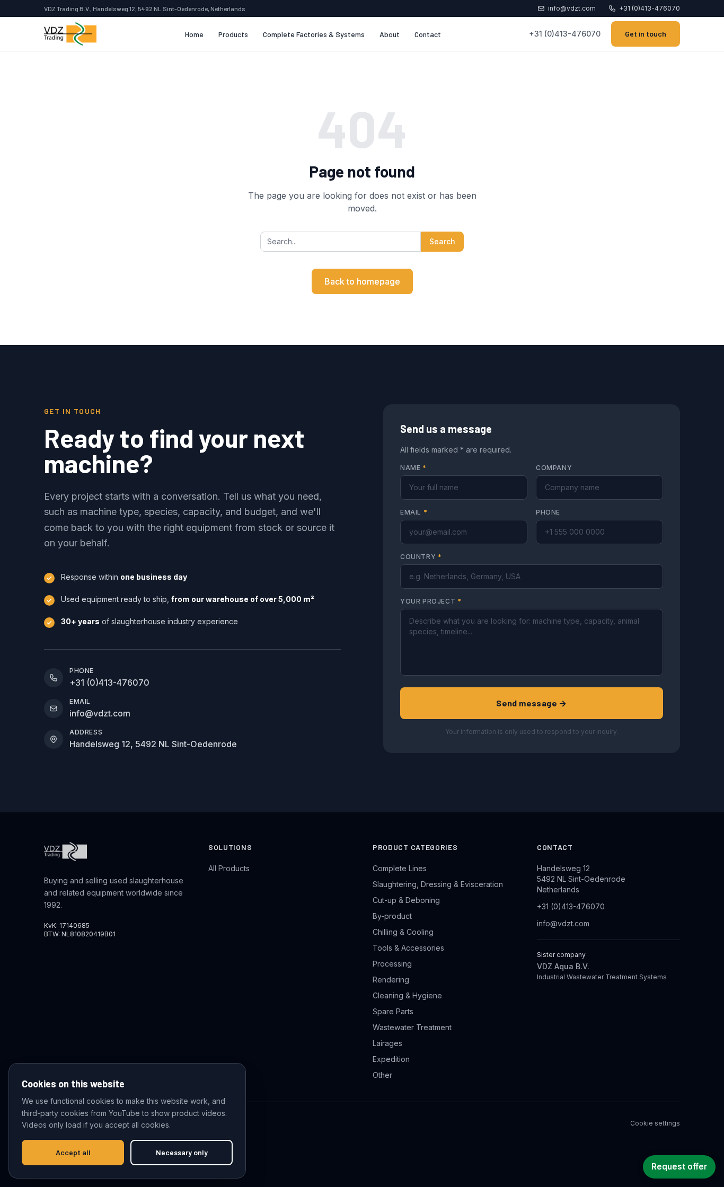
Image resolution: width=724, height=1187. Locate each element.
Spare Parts (393, 1011)
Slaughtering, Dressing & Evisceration (438, 884)
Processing (392, 963)
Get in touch (645, 33)
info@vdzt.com (572, 8)
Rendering (391, 979)
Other (382, 1074)
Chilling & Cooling (403, 931)
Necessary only (182, 1152)
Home (194, 34)
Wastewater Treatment (412, 1027)
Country (421, 557)
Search (442, 241)
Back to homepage (362, 281)
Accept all (73, 1152)
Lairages (387, 1043)
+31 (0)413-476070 (649, 8)
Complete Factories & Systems (314, 34)
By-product (392, 915)
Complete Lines (400, 868)
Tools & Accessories (408, 947)
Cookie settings (655, 1123)
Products (233, 34)
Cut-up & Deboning (406, 900)
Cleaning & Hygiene (407, 995)
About (389, 34)
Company (554, 468)
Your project (430, 601)
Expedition (391, 1059)
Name (413, 468)
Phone (548, 512)
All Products (229, 868)
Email (413, 512)
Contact (427, 34)
